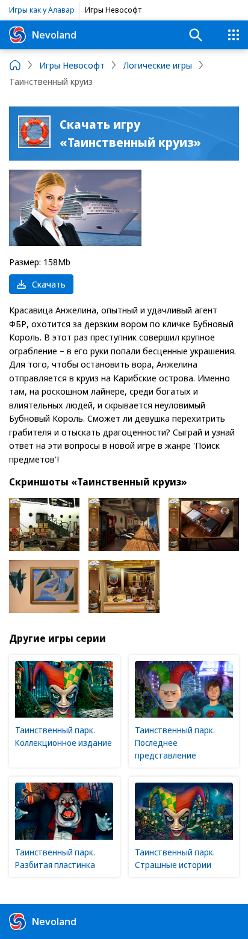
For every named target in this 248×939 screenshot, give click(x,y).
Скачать (49, 284)
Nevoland (54, 35)
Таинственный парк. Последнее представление (175, 742)
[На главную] (15, 65)
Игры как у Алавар (42, 9)
